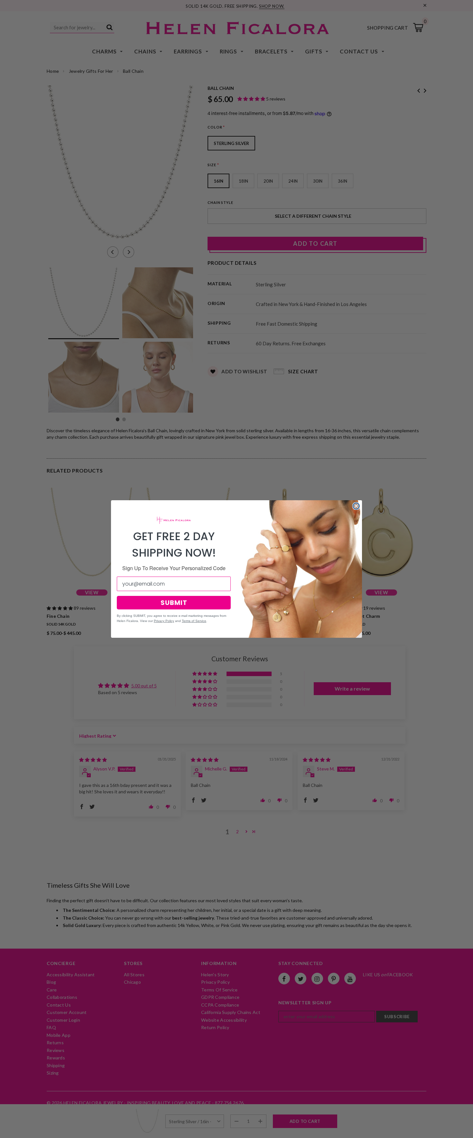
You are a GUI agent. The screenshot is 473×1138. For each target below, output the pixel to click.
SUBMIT (174, 602)
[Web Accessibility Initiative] (2, 1130)
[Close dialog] (356, 506)
